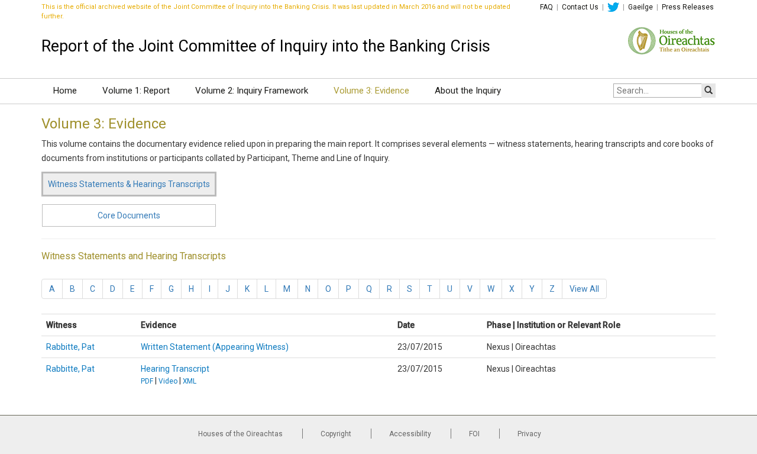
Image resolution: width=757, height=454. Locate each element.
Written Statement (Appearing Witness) (215, 347)
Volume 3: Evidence (371, 90)
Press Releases (688, 7)
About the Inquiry (468, 90)
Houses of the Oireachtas (240, 434)
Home (65, 90)
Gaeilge (640, 7)
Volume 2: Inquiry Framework (251, 90)
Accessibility (410, 434)
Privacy (529, 434)
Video (167, 381)
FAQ (546, 7)
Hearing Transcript (175, 368)
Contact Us (580, 7)
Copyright (336, 434)
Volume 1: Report (136, 90)
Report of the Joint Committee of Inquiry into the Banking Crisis (265, 46)
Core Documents (129, 215)
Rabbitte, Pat (70, 347)
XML (189, 381)
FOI (474, 434)
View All (584, 289)
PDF (147, 381)
